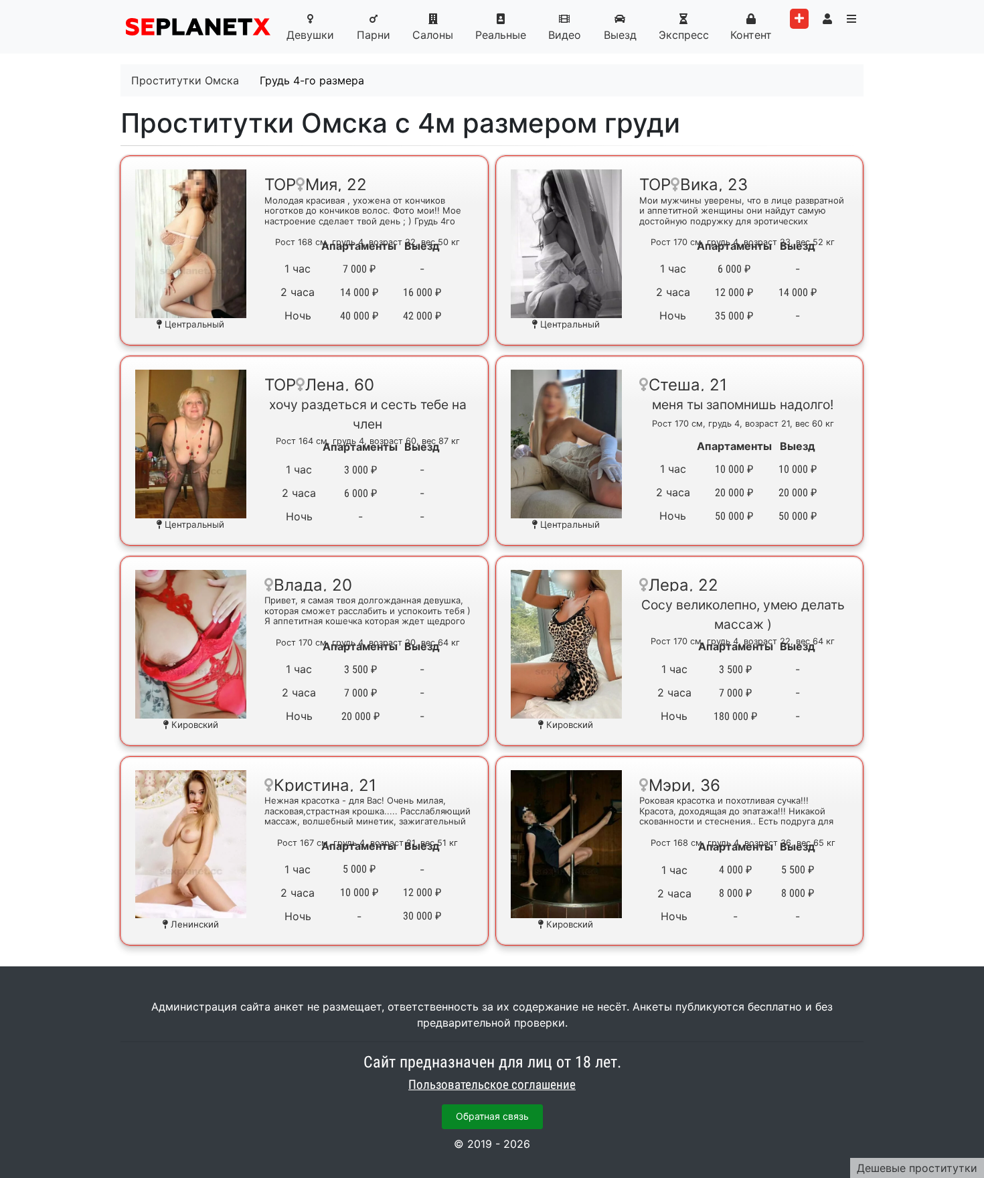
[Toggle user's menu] (827, 18)
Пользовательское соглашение (492, 1085)
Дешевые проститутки (917, 1168)
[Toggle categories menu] (851, 18)
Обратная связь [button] (492, 1116)
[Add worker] (799, 19)
